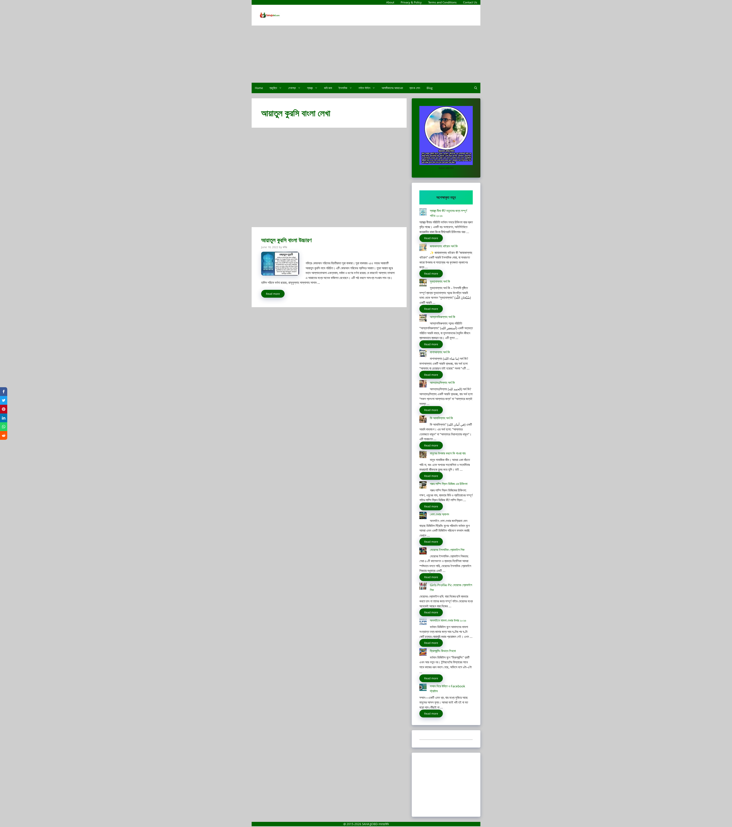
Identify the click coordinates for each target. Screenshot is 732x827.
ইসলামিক (343, 88)
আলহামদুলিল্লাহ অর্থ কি (442, 382)
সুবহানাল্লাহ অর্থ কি (440, 281)
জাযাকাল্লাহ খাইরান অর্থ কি (444, 246)
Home (259, 88)
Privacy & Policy (411, 2)
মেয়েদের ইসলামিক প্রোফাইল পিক (447, 549)
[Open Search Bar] (475, 88)
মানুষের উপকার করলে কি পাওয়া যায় (448, 453)
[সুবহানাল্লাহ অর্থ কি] (423, 283)
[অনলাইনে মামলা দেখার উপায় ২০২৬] (423, 622)
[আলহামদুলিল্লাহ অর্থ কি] (423, 384)
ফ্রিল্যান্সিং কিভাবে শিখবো (443, 651)
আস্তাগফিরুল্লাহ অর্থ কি (442, 317)
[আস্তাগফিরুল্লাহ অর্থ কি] (423, 318)
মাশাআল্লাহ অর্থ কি (440, 352)
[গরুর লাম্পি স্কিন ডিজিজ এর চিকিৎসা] (423, 485)
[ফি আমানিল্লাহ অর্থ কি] (423, 420)
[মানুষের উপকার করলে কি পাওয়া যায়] (423, 455)
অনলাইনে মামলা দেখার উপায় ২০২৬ (448, 620)
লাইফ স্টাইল (364, 88)
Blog (430, 88)
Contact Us (470, 2)
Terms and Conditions (442, 2)
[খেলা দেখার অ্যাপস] (423, 516)
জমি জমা (328, 88)
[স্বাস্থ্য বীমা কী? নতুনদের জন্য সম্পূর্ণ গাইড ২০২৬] (423, 212)
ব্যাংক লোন (414, 88)
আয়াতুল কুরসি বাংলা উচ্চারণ (286, 240)
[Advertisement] (366, 54)
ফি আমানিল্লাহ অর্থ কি (441, 418)
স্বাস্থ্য (310, 88)
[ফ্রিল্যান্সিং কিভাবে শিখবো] (423, 652)
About (390, 2)
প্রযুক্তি (273, 88)
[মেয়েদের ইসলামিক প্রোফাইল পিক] (423, 551)
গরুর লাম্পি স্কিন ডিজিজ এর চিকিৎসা (448, 484)
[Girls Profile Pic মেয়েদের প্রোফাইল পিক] (423, 587)
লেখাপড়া (292, 88)
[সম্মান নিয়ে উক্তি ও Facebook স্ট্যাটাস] (423, 688)
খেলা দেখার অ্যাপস (439, 514)
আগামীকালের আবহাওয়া (392, 88)
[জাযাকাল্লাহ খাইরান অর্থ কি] (423, 248)
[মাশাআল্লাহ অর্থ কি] (423, 354)
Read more (273, 294)
